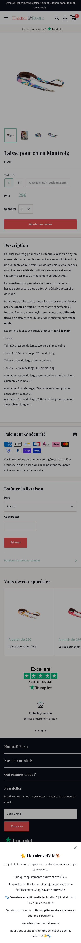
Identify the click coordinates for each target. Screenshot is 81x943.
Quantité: (10, 209)
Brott (7, 162)
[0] (73, 17)
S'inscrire (16, 826)
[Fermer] (75, 848)
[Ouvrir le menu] (6, 17)
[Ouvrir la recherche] (57, 18)
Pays (7, 498)
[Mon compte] (65, 18)
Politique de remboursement (22, 560)
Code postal (11, 517)
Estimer (15, 542)
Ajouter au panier (40, 224)
